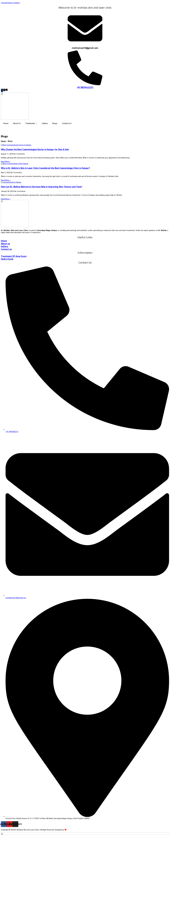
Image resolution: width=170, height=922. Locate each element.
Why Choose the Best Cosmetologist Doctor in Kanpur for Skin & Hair (35, 149)
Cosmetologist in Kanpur (10, 3)
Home (5, 123)
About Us (17, 123)
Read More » (5, 161)
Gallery (45, 123)
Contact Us (66, 123)
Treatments (30, 123)
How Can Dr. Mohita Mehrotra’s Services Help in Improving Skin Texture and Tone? (41, 186)
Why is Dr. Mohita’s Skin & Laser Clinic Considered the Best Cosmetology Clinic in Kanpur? (45, 168)
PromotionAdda (73, 830)
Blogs (54, 123)
